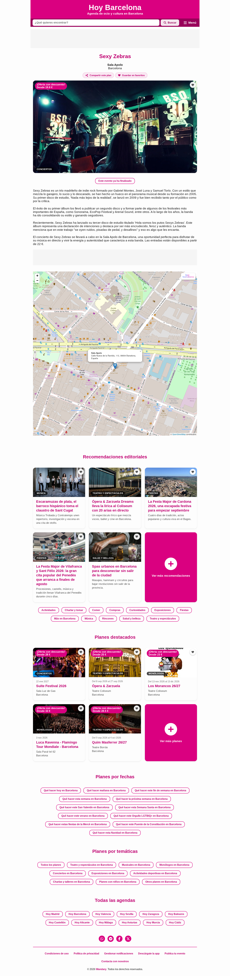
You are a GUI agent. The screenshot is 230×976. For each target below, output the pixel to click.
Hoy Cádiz (175, 922)
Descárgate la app (149, 953)
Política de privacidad (86, 953)
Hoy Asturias (129, 922)
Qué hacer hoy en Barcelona (61, 790)
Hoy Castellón (57, 922)
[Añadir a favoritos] (193, 85)
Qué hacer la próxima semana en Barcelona (142, 799)
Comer (96, 610)
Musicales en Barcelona (136, 865)
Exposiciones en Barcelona (108, 873)
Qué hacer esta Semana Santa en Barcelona (144, 807)
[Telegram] (110, 939)
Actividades (48, 610)
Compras (114, 610)
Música (89, 618)
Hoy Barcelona (77, 914)
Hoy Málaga (106, 922)
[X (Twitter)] (128, 939)
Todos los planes (51, 865)
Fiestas (184, 610)
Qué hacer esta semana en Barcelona (84, 799)
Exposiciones (162, 610)
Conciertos (44, 169)
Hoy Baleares (176, 914)
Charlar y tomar (74, 610)
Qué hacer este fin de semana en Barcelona (160, 790)
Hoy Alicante (82, 922)
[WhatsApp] (102, 939)
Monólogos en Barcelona (174, 865)
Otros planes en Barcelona (161, 881)
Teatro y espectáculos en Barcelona (91, 865)
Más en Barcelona (64, 618)
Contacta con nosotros (115, 961)
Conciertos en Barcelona (67, 873)
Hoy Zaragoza (151, 914)
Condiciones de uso (57, 953)
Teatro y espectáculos (163, 618)
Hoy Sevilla (126, 914)
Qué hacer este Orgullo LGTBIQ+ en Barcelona (141, 815)
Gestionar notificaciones (118, 953)
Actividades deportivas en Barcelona (155, 873)
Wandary (101, 969)
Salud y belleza (132, 618)
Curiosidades (137, 610)
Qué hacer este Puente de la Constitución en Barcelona (148, 824)
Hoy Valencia (103, 914)
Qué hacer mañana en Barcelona (106, 790)
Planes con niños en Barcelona (117, 881)
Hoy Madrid (52, 914)
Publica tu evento (175, 953)
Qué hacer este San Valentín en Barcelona (84, 807)
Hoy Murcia (153, 922)
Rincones (108, 618)
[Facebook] (119, 939)
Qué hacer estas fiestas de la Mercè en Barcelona (78, 824)
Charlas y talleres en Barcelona (71, 881)
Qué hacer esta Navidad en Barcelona (115, 832)
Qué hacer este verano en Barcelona (83, 815)
